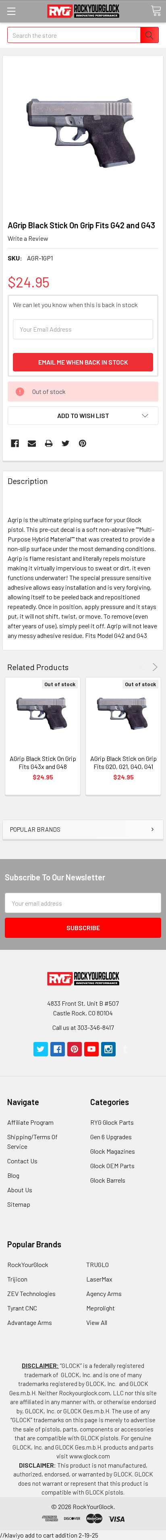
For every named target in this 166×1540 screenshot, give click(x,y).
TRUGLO (97, 1264)
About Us (19, 1189)
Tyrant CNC (22, 1308)
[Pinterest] (82, 443)
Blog (13, 1175)
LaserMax (99, 1279)
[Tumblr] (125, 1049)
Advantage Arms (29, 1322)
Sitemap (18, 1204)
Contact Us (22, 1161)
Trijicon (17, 1279)
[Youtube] (91, 1049)
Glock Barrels (107, 1180)
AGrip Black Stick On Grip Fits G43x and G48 (43, 762)
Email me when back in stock (83, 362)
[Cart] (156, 11)
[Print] (49, 443)
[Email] (32, 443)
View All (96, 1322)
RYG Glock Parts (112, 1122)
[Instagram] (108, 1049)
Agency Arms (104, 1293)
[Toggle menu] (11, 11)
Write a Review (28, 238)
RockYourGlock (27, 1264)
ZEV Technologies (31, 1293)
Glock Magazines (112, 1151)
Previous (144, 667)
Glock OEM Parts (112, 1165)
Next (154, 667)
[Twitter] (65, 443)
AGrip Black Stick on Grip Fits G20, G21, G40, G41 (123, 762)
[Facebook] (15, 443)
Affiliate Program (30, 1122)
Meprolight (100, 1308)
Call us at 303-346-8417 (83, 1027)
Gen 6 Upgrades (111, 1136)
